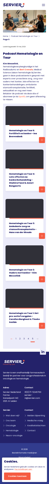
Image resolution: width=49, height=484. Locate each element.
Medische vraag (35, 420)
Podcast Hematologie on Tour (24, 36)
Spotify (22, 96)
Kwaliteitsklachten (36, 425)
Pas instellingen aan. (23, 469)
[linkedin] (43, 352)
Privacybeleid (24, 457)
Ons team (11, 420)
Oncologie (11, 425)
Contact (31, 430)
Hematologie (12, 430)
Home (5, 36)
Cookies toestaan (17, 476)
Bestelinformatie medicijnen (24, 453)
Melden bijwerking (36, 415)
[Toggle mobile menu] (43, 4)
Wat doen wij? (12, 415)
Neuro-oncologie (14, 435)
